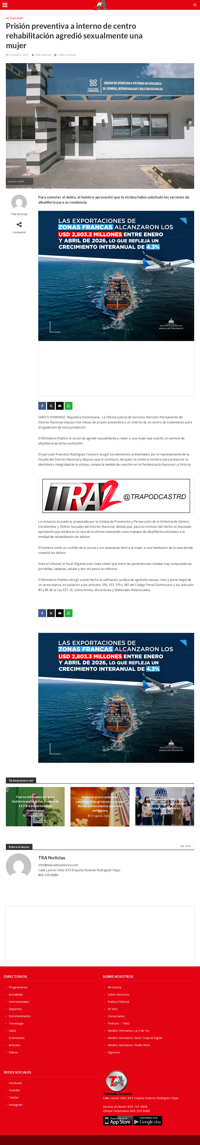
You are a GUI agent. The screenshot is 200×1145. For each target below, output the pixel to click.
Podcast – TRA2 (118, 1023)
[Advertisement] (116, 368)
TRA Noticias (43, 55)
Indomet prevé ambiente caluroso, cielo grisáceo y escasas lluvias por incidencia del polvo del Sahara (100, 803)
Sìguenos (114, 1052)
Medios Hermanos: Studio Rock (129, 1045)
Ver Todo (185, 846)
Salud (12, 1030)
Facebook (15, 1083)
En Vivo (113, 1009)
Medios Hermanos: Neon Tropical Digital (135, 1038)
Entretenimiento (20, 1016)
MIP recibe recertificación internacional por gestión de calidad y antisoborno (164, 803)
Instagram (16, 1105)
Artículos (14, 1045)
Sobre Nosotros (118, 994)
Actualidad (14, 18)
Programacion (18, 987)
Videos (13, 1052)
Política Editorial (118, 1002)
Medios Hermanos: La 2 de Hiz (128, 1030)
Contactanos (116, 1016)
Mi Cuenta (114, 987)
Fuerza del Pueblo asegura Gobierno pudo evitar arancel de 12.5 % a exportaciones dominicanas (35, 803)
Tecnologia (16, 1023)
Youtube (14, 1090)
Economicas (17, 1038)
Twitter (14, 1097)
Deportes (15, 1009)
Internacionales (19, 1002)
